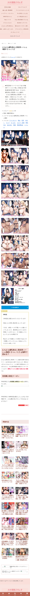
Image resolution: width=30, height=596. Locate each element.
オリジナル (5, 53)
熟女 (19, 120)
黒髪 (14, 125)
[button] (27, 429)
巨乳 (23, 120)
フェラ (8, 122)
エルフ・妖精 (20, 122)
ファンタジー (13, 120)
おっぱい (13, 122)
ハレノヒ (13, 57)
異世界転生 (20, 125)
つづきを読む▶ (15, 307)
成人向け (9, 125)
